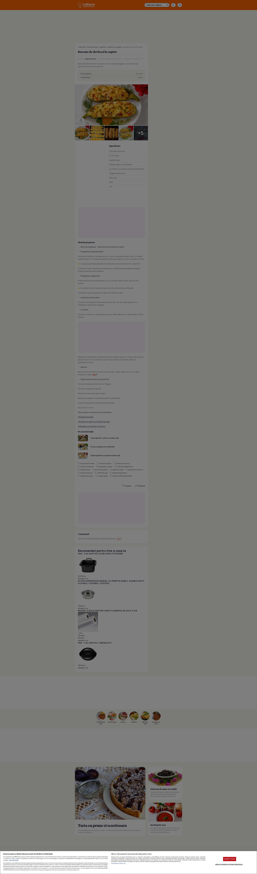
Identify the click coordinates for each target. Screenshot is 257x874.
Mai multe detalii (13, 860)
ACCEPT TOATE (229, 859)
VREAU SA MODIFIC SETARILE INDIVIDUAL (229, 864)
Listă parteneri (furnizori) (118, 863)
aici (91, 866)
